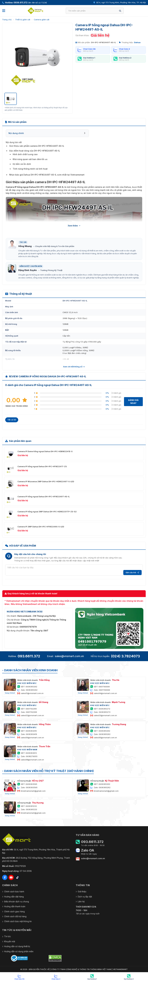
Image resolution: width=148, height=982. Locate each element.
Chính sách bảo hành (14, 891)
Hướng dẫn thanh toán (14, 906)
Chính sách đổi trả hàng (15, 916)
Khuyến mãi (9, 941)
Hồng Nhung (25, 246)
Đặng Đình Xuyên (27, 270)
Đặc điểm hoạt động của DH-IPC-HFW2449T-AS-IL (34, 150)
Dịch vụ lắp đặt (85, 896)
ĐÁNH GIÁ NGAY (133, 401)
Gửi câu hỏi (131, 572)
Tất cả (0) (11, 420)
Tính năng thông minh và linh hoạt (30, 169)
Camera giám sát (41, 19)
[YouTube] (11, 877)
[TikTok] (17, 877)
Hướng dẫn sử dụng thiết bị (17, 946)
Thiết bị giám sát (22, 19)
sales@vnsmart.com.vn (69, 656)
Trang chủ (7, 19)
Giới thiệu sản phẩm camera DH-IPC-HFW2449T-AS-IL (36, 146)
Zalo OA (87, 850)
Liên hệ (81, 901)
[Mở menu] (3, 10)
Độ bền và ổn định (22, 164)
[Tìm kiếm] (120, 10)
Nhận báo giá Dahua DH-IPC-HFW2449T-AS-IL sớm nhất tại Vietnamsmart (46, 174)
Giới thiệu (82, 891)
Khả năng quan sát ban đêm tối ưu (30, 159)
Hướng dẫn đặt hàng (14, 896)
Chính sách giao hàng (14, 911)
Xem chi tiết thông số (72, 366)
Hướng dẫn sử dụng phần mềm (18, 951)
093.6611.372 (29, 656)
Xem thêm (73, 225)
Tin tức (7, 936)
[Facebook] (4, 877)
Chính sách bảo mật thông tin (18, 921)
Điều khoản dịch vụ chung (16, 901)
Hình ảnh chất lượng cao (25, 154)
